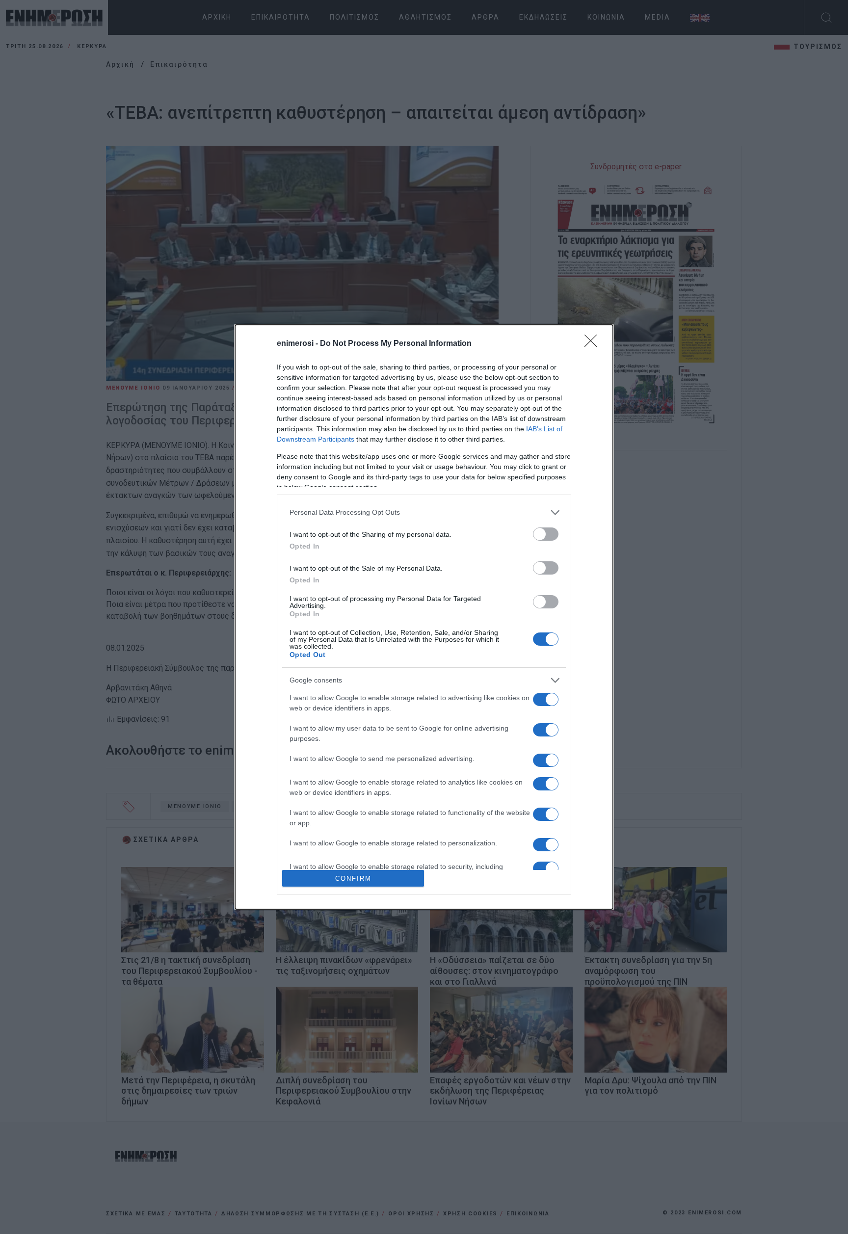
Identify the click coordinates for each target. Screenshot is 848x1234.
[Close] (593, 344)
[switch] (545, 534)
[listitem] (424, 512)
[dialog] (424, 617)
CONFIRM (353, 878)
